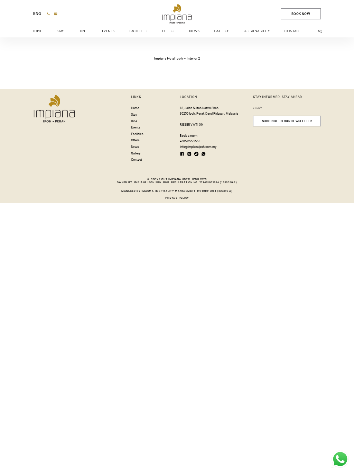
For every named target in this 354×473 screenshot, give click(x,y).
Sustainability (256, 31)
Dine (82, 31)
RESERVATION (191, 124)
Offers (168, 31)
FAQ (319, 31)
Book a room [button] (188, 135)
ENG (37, 13)
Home (36, 31)
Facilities (138, 31)
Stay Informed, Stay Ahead (277, 97)
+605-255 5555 (190, 141)
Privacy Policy (177, 197)
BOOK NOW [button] (300, 14)
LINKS (136, 97)
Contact (293, 31)
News (194, 31)
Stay (60, 31)
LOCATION (188, 97)
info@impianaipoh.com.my (198, 147)
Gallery (221, 31)
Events (108, 31)
